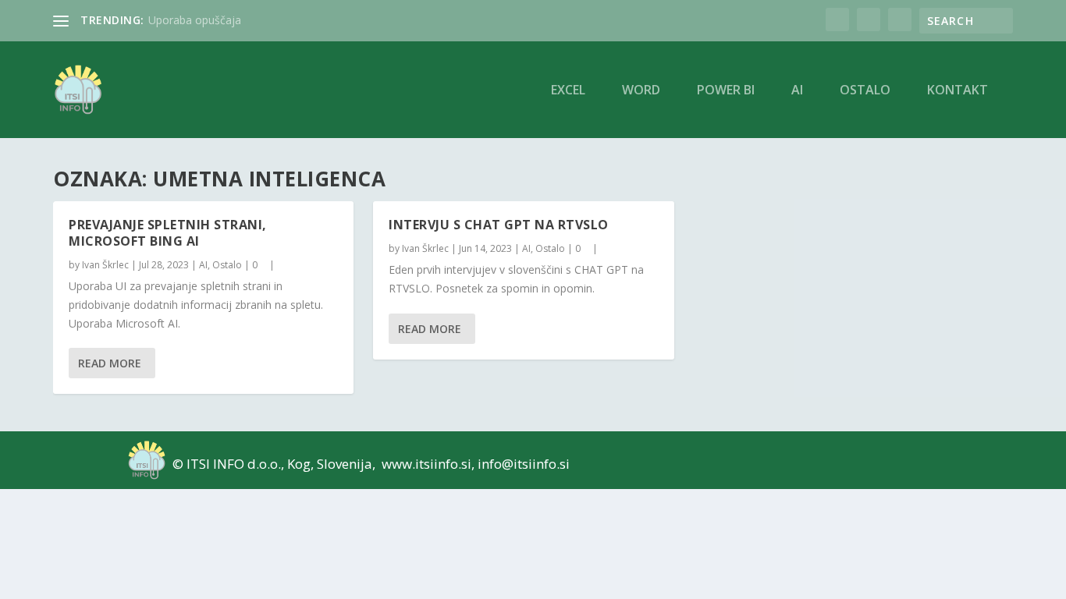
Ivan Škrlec (105, 264)
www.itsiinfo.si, (428, 464)
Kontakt (957, 90)
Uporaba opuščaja (194, 19)
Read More (109, 363)
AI (797, 90)
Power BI (726, 90)
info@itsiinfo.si (524, 464)
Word (641, 90)
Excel (568, 90)
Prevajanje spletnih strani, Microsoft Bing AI (168, 233)
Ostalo (865, 90)
